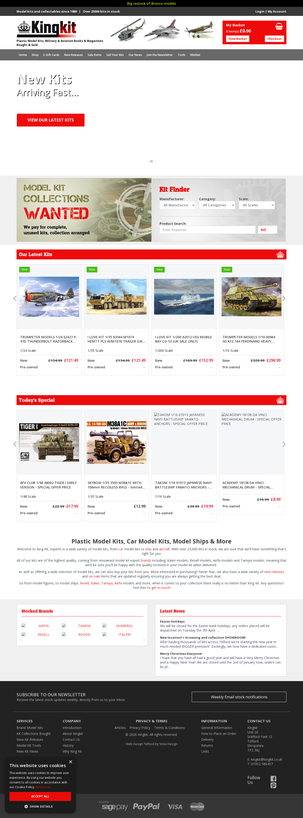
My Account (277, 11)
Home (23, 55)
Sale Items (95, 55)
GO (263, 229)
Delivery (207, 739)
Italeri (95, 583)
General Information (216, 727)
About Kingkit (73, 733)
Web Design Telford (140, 744)
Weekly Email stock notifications (239, 697)
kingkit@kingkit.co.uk (266, 759)
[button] (15, 141)
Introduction (72, 727)
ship (148, 549)
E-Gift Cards (51, 55)
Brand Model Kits (30, 727)
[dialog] (40, 785)
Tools (181, 55)
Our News (135, 55)
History (68, 745)
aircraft (164, 549)
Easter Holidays (172, 621)
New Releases (73, 55)
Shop (35, 55)
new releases (273, 571)
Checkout (274, 39)
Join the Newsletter (160, 55)
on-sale (94, 576)
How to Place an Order (218, 733)
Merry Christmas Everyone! (181, 653)
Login (259, 11)
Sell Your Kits (115, 55)
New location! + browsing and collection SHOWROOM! (203, 637)
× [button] (70, 762)
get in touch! (161, 587)
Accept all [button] (40, 796)
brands (146, 560)
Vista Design (168, 744)
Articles (120, 727)
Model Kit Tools (29, 745)
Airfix (118, 583)
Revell (84, 583)
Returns (207, 745)
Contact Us (71, 739)
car (121, 549)
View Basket (237, 39)
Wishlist (195, 55)
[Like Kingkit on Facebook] (273, 779)
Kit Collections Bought (34, 733)
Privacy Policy (139, 727)
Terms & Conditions (169, 727)
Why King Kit (72, 751)
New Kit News (27, 751)
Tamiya (107, 583)
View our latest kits (50, 120)
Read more (43, 787)
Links (205, 751)
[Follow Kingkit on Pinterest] (273, 786)
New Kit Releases (30, 739)
